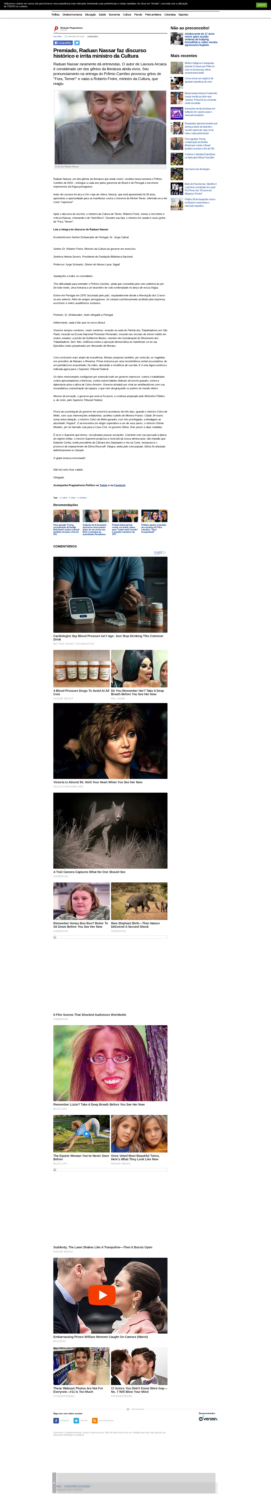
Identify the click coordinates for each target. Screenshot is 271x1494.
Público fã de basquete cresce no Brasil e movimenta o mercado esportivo (200, 202)
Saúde (102, 14)
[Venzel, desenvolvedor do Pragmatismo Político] (208, 1418)
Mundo (138, 14)
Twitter (103, 485)
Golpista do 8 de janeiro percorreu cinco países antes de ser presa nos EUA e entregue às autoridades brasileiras (94, 529)
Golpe (73, 498)
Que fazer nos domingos (197, 169)
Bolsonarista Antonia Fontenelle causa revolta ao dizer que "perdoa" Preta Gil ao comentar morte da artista (201, 98)
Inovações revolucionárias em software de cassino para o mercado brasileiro (200, 111)
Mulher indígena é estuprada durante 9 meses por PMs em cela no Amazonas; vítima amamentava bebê (200, 68)
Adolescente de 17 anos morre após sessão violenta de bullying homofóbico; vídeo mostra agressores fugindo (201, 39)
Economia (114, 14)
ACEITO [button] (261, 5)
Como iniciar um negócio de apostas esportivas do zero (199, 80)
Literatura (83, 498)
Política (55, 14)
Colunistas (169, 14)
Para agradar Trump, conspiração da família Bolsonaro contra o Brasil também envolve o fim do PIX (66, 529)
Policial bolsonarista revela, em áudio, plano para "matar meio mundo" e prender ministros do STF (125, 529)
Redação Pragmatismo (71, 28)
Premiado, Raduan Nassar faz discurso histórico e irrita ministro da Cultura (99, 53)
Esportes (183, 14)
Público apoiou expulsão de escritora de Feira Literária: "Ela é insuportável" (153, 528)
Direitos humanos (72, 14)
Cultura (127, 14)
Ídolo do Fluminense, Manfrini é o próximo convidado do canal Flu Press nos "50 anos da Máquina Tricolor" (201, 189)
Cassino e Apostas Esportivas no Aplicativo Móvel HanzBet (200, 156)
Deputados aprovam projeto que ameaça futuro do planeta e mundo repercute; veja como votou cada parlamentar (201, 128)
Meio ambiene (153, 14)
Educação (90, 14)
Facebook (119, 485)
